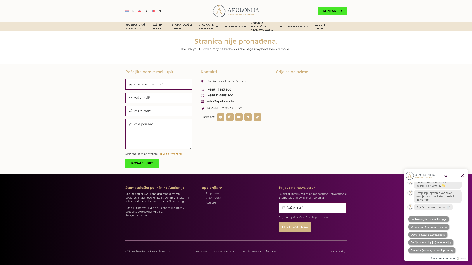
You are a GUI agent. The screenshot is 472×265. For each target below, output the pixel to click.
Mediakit (271, 251)
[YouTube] (239, 117)
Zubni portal (214, 198)
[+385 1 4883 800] (204, 89)
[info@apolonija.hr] (204, 101)
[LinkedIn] (248, 117)
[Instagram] (230, 117)
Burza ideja (340, 251)
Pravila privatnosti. (170, 154)
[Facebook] (220, 117)
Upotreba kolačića (251, 251)
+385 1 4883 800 (219, 89)
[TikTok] (257, 117)
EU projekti (213, 193)
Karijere (211, 202)
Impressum (202, 251)
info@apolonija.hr (221, 101)
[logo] (236, 11)
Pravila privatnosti (224, 251)
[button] (194, 26)
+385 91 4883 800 (220, 95)
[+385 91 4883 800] (204, 95)
